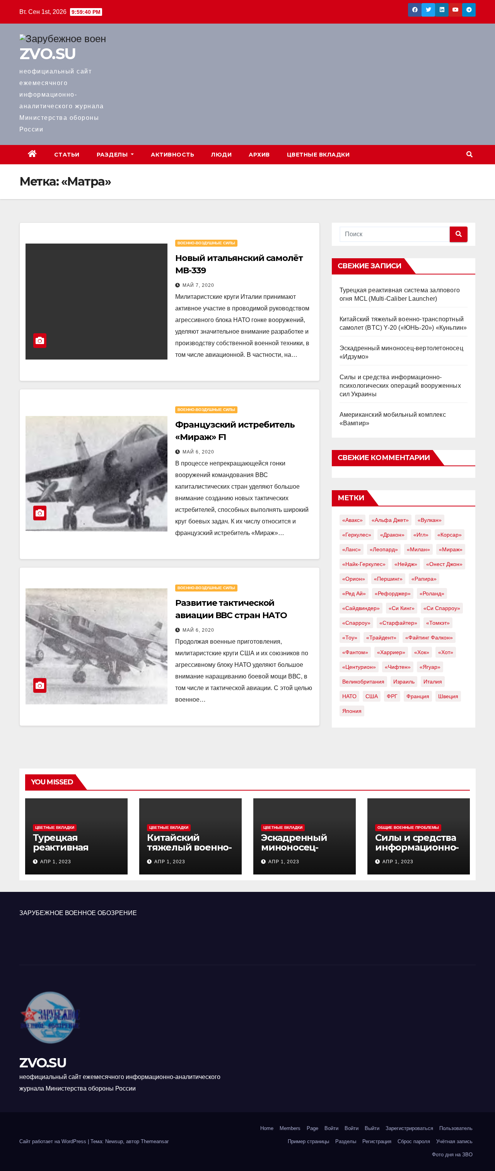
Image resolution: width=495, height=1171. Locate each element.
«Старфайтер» (398, 623)
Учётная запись (454, 1141)
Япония (352, 711)
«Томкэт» (438, 623)
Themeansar (155, 1141)
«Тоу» (349, 637)
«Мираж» (451, 549)
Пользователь (456, 1128)
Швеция (448, 696)
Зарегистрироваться (409, 1128)
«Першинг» (388, 579)
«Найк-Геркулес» (364, 564)
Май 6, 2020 (198, 452)
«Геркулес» (356, 535)
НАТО (349, 696)
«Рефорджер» (393, 593)
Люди (221, 154)
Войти (331, 1128)
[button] (469, 154)
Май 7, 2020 (198, 285)
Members (290, 1128)
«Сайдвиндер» (361, 608)
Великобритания (363, 681)
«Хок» (421, 652)
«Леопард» (384, 549)
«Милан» (418, 549)
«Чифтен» (398, 667)
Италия (432, 681)
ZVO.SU (47, 53)
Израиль (404, 681)
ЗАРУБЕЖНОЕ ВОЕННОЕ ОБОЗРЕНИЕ (78, 913)
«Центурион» (359, 667)
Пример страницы (308, 1141)
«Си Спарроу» (441, 608)
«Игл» (420, 535)
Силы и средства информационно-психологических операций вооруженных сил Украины (400, 385)
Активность (172, 154)
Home (266, 1128)
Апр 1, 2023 (55, 861)
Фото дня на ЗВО (452, 1154)
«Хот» (445, 652)
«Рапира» (424, 579)
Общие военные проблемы (408, 827)
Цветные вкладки (318, 154)
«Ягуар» (430, 667)
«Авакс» (352, 520)
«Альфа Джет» (390, 520)
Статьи (67, 154)
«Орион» (353, 579)
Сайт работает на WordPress (53, 1141)
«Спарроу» (356, 623)
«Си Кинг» (402, 608)
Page (312, 1128)
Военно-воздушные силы (206, 243)
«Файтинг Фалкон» (429, 637)
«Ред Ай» (354, 593)
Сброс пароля (414, 1141)
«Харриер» (391, 652)
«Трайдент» (381, 637)
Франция (417, 696)
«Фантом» (355, 652)
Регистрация (376, 1141)
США (371, 696)
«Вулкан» (430, 520)
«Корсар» (449, 535)
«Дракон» (392, 535)
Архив (259, 154)
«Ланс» (351, 549)
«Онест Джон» (444, 564)
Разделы (113, 154)
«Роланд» (432, 593)
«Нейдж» (405, 564)
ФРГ (392, 696)
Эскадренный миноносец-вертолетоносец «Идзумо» (300, 852)
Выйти (372, 1128)
